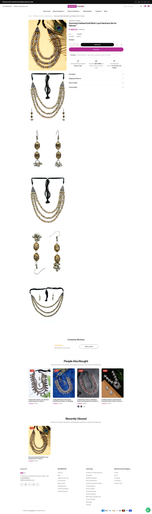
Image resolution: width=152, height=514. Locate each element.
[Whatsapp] (148, 2)
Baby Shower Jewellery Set (93, 496)
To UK (115, 475)
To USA (116, 472)
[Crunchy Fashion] (76, 6)
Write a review (89, 346)
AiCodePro (32, 510)
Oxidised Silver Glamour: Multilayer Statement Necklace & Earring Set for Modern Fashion (87, 400)
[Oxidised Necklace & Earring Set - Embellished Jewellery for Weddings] (64, 383)
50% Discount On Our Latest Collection (43, 16)
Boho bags (89, 502)
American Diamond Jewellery (94, 483)
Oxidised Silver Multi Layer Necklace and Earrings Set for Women (38, 400)
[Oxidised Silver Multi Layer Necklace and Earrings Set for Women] (39, 383)
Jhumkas (88, 504)
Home (30, 16)
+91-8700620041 (24, 478)
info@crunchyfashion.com (27, 480)
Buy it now (96, 49)
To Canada (117, 478)
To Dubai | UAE (118, 483)
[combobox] (130, 6)
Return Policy (61, 483)
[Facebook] (136, 2)
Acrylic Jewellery (90, 499)
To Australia (117, 480)
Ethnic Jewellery (90, 488)
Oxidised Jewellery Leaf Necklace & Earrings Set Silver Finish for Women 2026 (112, 400)
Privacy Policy (62, 480)
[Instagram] (139, 2)
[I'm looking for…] (124, 6)
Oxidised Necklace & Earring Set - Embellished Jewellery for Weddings (63, 400)
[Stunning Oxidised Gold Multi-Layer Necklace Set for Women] (39, 440)
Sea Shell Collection (91, 478)
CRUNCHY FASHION (74, 21)
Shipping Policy (62, 486)
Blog (59, 475)
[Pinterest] (142, 2)
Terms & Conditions (63, 488)
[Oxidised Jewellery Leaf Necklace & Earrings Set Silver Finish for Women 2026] (113, 383)
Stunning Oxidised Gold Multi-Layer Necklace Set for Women (38, 457)
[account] (141, 6)
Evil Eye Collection (91, 494)
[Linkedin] (145, 2)
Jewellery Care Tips (63, 478)
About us (60, 472)
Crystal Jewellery (90, 486)
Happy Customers (63, 491)
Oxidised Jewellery (91, 491)
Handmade (89, 475)
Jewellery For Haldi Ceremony (94, 472)
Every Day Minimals (91, 480)
